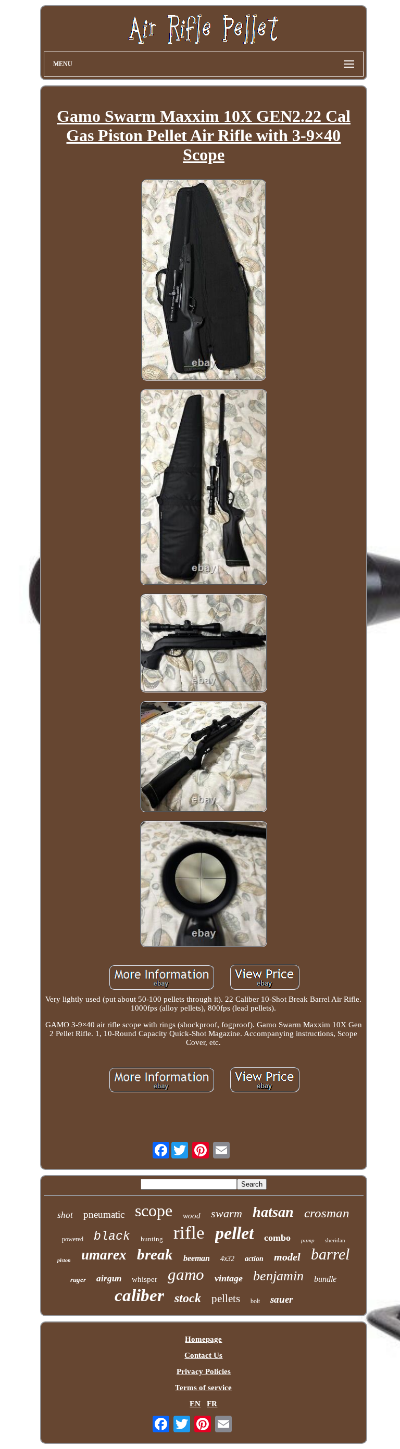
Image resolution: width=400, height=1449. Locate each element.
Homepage (203, 1339)
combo (277, 1237)
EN (195, 1404)
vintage (229, 1278)
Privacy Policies (204, 1371)
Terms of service (203, 1387)
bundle (325, 1279)
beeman (196, 1258)
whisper (144, 1279)
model (287, 1257)
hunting (152, 1239)
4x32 (227, 1259)
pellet (234, 1233)
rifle (189, 1233)
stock (187, 1298)
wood (192, 1216)
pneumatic (103, 1214)
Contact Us (203, 1355)
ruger (78, 1279)
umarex (104, 1255)
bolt (255, 1301)
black (112, 1236)
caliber (139, 1295)
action (254, 1259)
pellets (225, 1298)
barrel (330, 1254)
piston (64, 1260)
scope (153, 1210)
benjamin (278, 1275)
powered (72, 1239)
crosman (326, 1213)
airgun (108, 1278)
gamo (186, 1274)
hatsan (273, 1212)
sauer (281, 1299)
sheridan (335, 1240)
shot (65, 1215)
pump (308, 1240)
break (155, 1254)
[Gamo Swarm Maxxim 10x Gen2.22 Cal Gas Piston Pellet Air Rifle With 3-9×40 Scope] (203, 281)
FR (212, 1404)
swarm (226, 1213)
